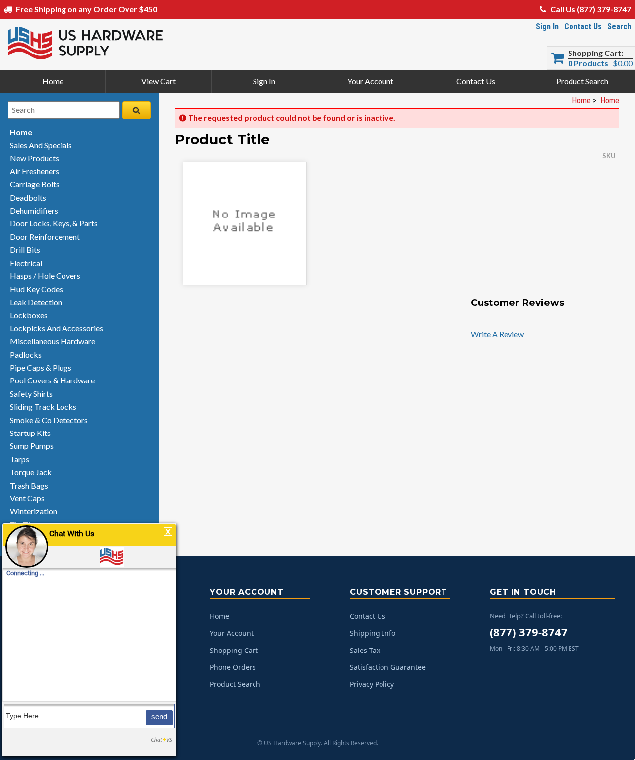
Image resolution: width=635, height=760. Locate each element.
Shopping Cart (594, 53)
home (21, 132)
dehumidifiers (34, 210)
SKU (608, 156)
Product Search (582, 81)
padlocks (26, 354)
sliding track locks (43, 406)
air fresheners (34, 171)
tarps (19, 459)
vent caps (27, 498)
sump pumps (32, 445)
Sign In (547, 26)
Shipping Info (372, 633)
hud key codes (36, 289)
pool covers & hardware (52, 380)
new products (34, 158)
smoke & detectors (49, 420)
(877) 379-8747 (604, 9)
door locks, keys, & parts (54, 223)
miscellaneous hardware (52, 341)
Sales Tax (365, 650)
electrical (26, 263)
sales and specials (41, 145)
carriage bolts (35, 184)
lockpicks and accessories (56, 328)
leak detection (36, 302)
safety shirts (31, 393)
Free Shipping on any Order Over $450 (86, 9)
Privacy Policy (372, 684)
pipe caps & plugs (40, 367)
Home (53, 81)
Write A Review (497, 334)
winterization (33, 511)
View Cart (158, 81)
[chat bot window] (89, 639)
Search (619, 26)
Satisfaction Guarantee (388, 667)
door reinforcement (45, 236)
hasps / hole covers (45, 275)
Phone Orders (233, 667)
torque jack (31, 472)
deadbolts (28, 197)
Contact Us (583, 26)
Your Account (370, 81)
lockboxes (29, 315)
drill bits (25, 249)
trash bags (29, 485)
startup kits (30, 432)
